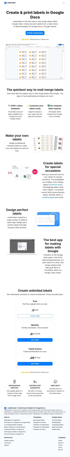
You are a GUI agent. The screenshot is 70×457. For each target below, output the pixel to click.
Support (6, 445)
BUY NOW (35, 340)
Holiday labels (56, 429)
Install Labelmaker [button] (35, 33)
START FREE (35, 316)
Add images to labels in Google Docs (15, 431)
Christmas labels (55, 185)
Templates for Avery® (39, 422)
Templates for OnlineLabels (41, 427)
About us (60, 443)
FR (62, 449)
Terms (60, 447)
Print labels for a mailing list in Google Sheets (17, 422)
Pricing (60, 440)
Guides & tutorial (9, 440)
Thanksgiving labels (57, 424)
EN (59, 449)
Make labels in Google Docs (12, 420)
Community (7, 443)
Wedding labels (56, 422)
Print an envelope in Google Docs (14, 434)
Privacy (60, 445)
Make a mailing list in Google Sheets (14, 427)
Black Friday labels (57, 427)
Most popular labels (38, 420)
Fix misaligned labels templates (13, 424)
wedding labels (48, 197)
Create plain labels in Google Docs (14, 429)
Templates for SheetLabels (41, 424)
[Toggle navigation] (64, 3)
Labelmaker (11, 3)
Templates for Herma (39, 429)
